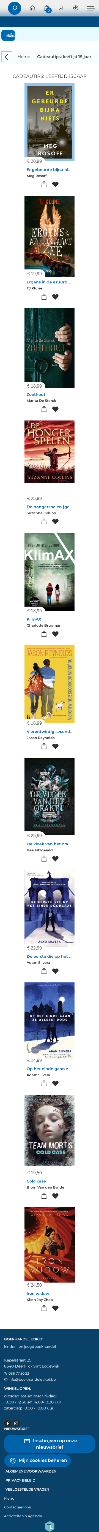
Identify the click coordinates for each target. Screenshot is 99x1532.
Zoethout (36, 394)
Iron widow (38, 1293)
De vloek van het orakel (50, 844)
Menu (9, 1498)
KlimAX (34, 619)
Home (24, 56)
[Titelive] (49, 1526)
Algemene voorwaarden (31, 1471)
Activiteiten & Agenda (23, 1516)
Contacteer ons (17, 1507)
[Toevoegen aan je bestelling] (44, 185)
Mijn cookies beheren (42, 1460)
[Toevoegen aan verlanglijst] (55, 185)
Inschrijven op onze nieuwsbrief (54, 1444)
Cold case (36, 1181)
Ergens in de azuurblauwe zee (57, 282)
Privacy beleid (20, 1480)
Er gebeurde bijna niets (50, 169)
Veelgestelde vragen (27, 1489)
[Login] (61, 8)
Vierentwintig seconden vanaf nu (60, 731)
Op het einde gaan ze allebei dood (62, 1068)
